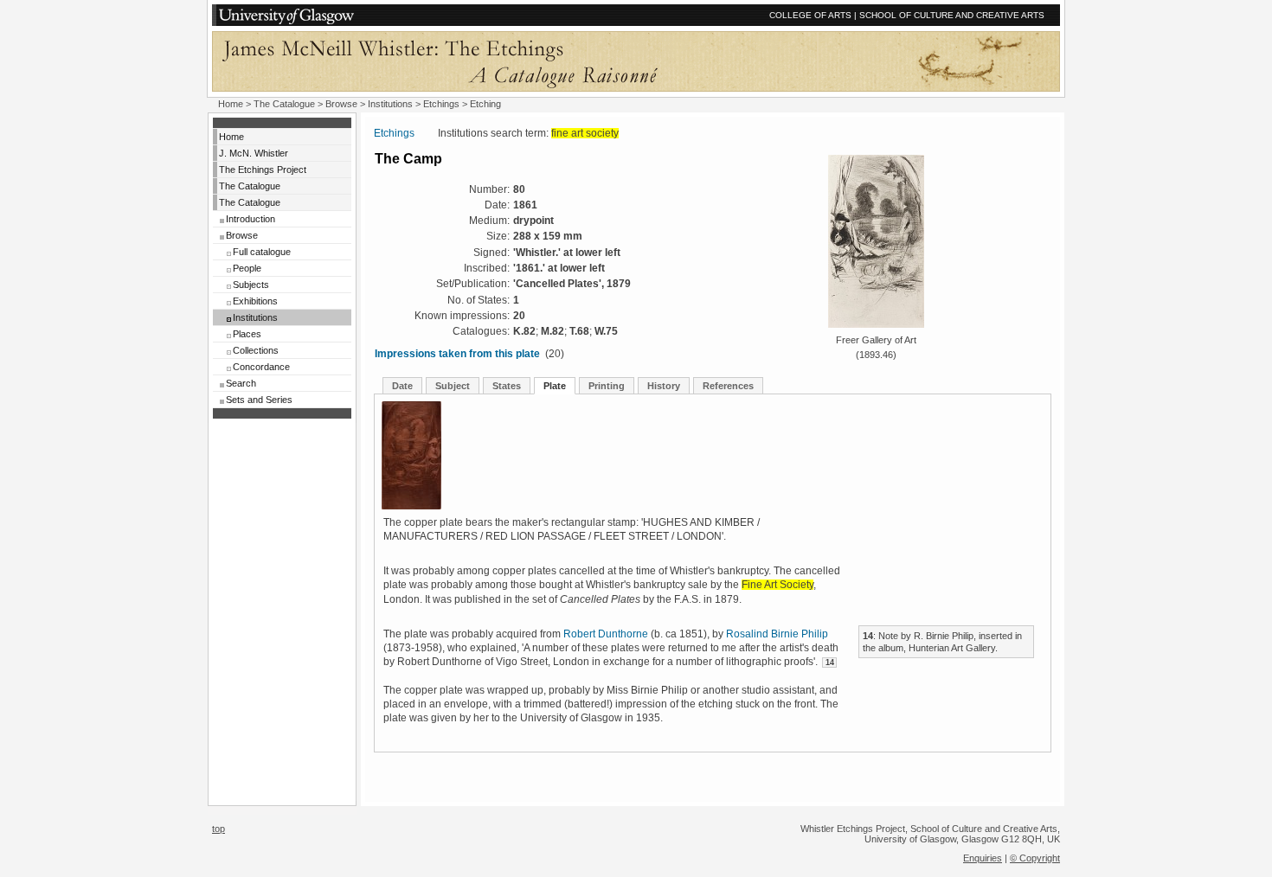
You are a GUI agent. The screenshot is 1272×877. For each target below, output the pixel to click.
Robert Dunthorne (605, 634)
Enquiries (982, 858)
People (247, 268)
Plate (554, 386)
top (218, 828)
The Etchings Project (262, 169)
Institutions (390, 104)
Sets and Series (259, 399)
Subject (452, 386)
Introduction (250, 219)
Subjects (251, 284)
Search (241, 383)
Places (247, 334)
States (506, 386)
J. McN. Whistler (253, 153)
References (728, 386)
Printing (606, 386)
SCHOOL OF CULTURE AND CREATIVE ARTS (951, 15)
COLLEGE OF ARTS (810, 15)
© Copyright (1035, 858)
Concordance (261, 367)
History (663, 386)
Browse (341, 104)
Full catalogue (262, 251)
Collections (256, 350)
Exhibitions (255, 301)
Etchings (441, 104)
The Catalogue (284, 104)
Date (402, 386)
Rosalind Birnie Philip (777, 634)
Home (230, 104)
